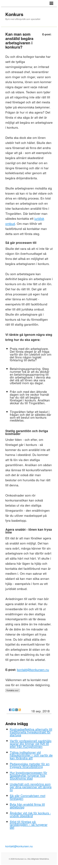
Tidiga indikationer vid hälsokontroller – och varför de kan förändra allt (31, 755)
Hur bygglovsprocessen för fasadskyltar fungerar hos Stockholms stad (28, 775)
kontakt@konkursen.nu (33, 669)
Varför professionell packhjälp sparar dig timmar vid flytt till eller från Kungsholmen (30, 743)
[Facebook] (10, 710)
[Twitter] (13, 710)
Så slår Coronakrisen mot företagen (27, 797)
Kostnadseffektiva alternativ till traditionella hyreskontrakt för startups (31, 732)
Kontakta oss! (13, 690)
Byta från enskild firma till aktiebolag (27, 805)
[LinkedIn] (16, 710)
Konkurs (14, 14)
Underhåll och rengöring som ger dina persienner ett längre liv (31, 787)
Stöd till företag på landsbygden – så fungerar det (28, 824)
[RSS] (19, 710)
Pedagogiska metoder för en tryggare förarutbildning (30, 765)
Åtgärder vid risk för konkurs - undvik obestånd (30, 814)
